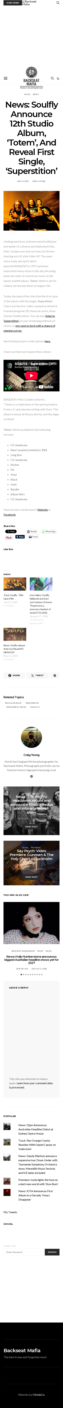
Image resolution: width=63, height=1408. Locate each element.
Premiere (36, 848)
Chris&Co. (39, 1394)
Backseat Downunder (23, 951)
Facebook (10, 514)
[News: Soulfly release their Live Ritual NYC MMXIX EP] (15, 634)
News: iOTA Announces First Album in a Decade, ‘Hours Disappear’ (35, 1195)
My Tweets (10, 1212)
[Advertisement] (31, 39)
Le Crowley (39, 869)
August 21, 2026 (39, 969)
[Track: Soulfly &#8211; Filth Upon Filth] (15, 583)
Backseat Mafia (22, 1350)
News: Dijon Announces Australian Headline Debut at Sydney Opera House (35, 1129)
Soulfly (35, 707)
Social (8, 1223)
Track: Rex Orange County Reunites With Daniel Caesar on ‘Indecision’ (37, 1145)
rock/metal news (17, 707)
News (36, 94)
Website (42, 509)
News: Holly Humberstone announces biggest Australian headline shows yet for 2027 (31, 960)
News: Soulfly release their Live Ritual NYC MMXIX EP (14, 649)
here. (48, 341)
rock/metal (33, 703)
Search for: (10, 1246)
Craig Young (39, 181)
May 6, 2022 (23, 181)
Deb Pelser (22, 969)
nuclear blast (13, 703)
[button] (58, 78)
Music (27, 94)
